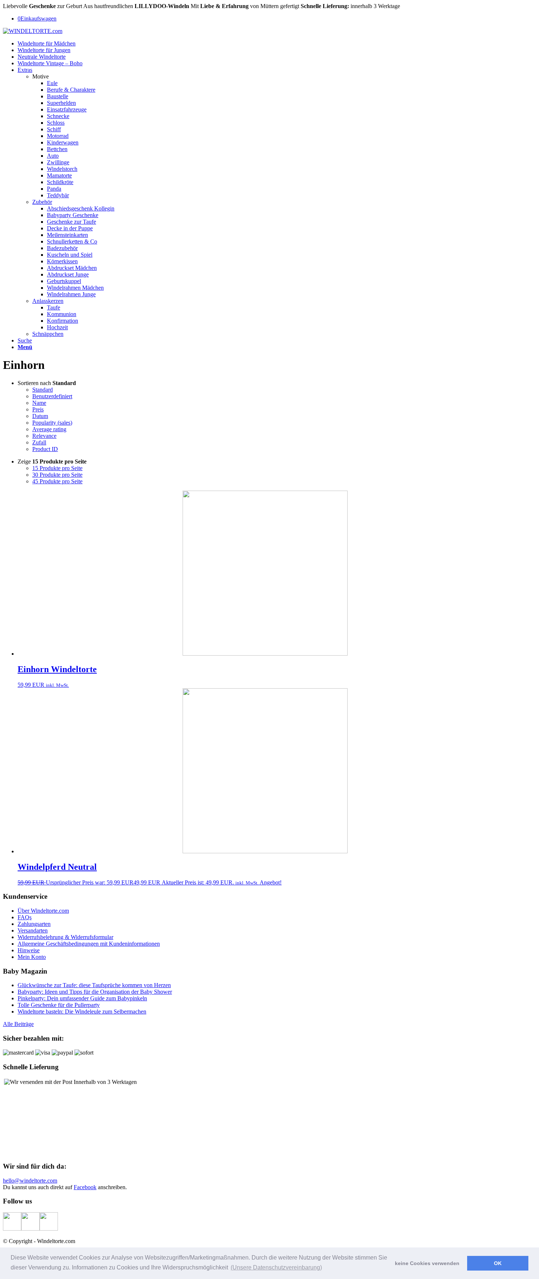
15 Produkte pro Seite (57, 468)
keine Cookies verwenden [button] (427, 1263)
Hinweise (29, 950)
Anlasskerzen (47, 301)
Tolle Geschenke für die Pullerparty (59, 1005)
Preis (38, 409)
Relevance (44, 436)
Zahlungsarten (34, 924)
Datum (40, 416)
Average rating (49, 429)
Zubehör (42, 202)
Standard (42, 389)
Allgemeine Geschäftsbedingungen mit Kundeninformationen (89, 944)
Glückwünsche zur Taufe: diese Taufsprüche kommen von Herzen (94, 985)
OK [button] (498, 1263)
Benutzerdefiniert (52, 396)
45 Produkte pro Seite (57, 481)
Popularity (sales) (52, 422)
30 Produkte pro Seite (57, 475)
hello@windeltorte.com (30, 1180)
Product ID (45, 449)
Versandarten (33, 930)
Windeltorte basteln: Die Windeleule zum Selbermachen (82, 1011)
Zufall (39, 442)
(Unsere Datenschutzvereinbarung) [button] (276, 1267)
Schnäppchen (47, 334)
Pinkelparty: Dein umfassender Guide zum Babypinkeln (82, 998)
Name (39, 403)
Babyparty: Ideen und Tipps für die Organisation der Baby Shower (95, 992)
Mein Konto (32, 957)
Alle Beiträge (18, 1024)
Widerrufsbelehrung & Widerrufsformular (65, 937)
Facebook (85, 1187)
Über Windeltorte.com (43, 911)
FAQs (25, 917)
